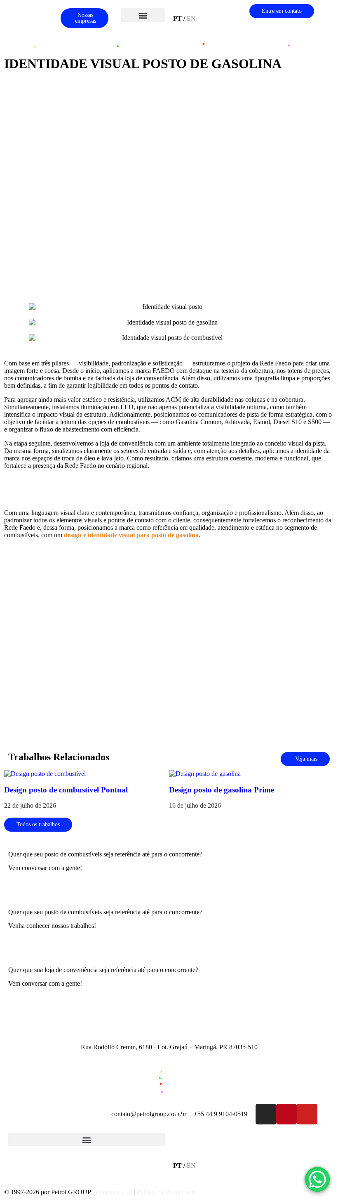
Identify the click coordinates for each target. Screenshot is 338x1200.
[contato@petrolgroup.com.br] (101, 1114)
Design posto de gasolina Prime (221, 789)
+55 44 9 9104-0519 (220, 1113)
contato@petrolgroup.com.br (148, 1113)
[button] (143, 15)
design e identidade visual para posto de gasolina (131, 534)
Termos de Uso (112, 1191)
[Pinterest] (286, 1114)
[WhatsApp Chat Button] (317, 1179)
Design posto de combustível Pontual (66, 789)
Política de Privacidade (166, 1191)
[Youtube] (307, 1114)
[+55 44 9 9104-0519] (183, 1114)
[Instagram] (266, 1114)
